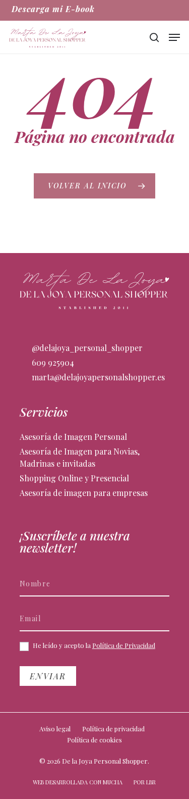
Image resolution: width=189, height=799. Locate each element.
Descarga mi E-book (53, 9)
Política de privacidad (113, 728)
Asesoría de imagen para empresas (84, 492)
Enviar (48, 676)
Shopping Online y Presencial (74, 478)
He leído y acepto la (93, 645)
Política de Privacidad (123, 645)
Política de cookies (94, 739)
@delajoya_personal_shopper (86, 347)
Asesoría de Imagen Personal (73, 436)
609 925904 (52, 362)
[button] (174, 37)
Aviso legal (55, 728)
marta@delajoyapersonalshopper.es (97, 377)
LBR (151, 782)
